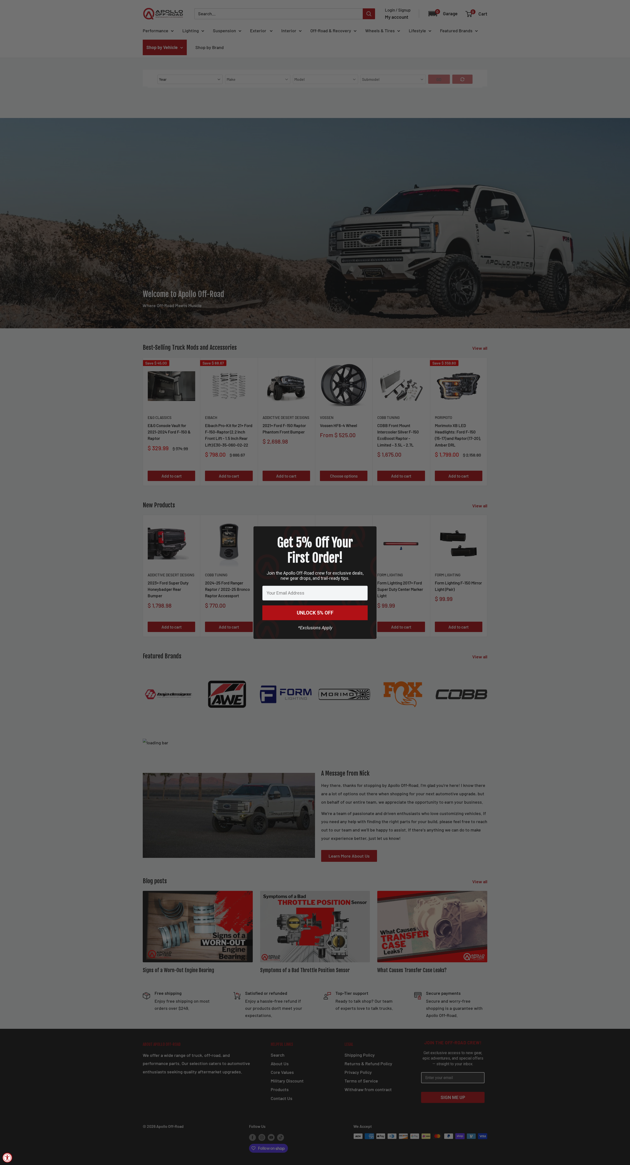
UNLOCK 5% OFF (315, 613)
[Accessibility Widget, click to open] (7, 1158)
